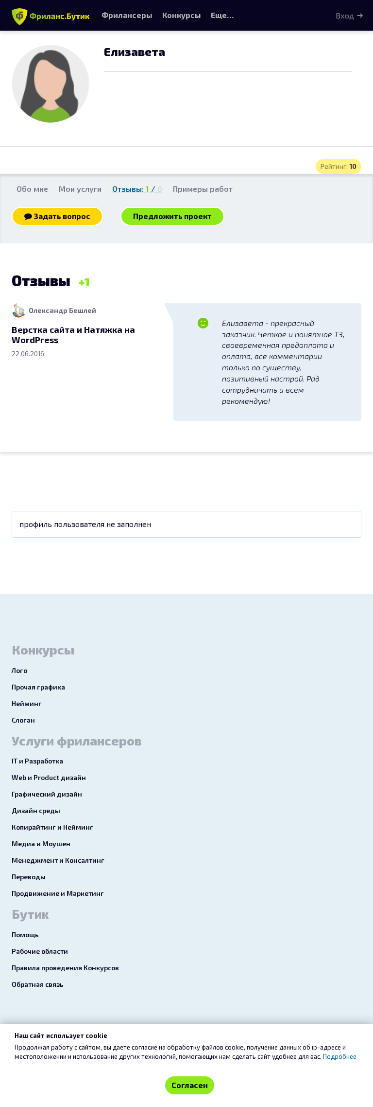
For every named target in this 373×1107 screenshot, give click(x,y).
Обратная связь (38, 984)
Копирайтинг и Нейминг (52, 827)
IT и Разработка (37, 761)
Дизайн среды (36, 810)
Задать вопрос (61, 215)
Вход (345, 15)
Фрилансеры (127, 14)
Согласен (189, 1084)
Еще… (222, 14)
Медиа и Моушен (41, 843)
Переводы (29, 876)
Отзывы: (137, 188)
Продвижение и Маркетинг (58, 893)
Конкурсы (181, 14)
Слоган (23, 720)
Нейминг (27, 703)
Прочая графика (38, 687)
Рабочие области (40, 951)
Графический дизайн (47, 794)
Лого (19, 670)
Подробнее (339, 1056)
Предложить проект (172, 215)
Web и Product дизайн (49, 777)
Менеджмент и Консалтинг (58, 860)
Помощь (25, 934)
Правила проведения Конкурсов (65, 967)
